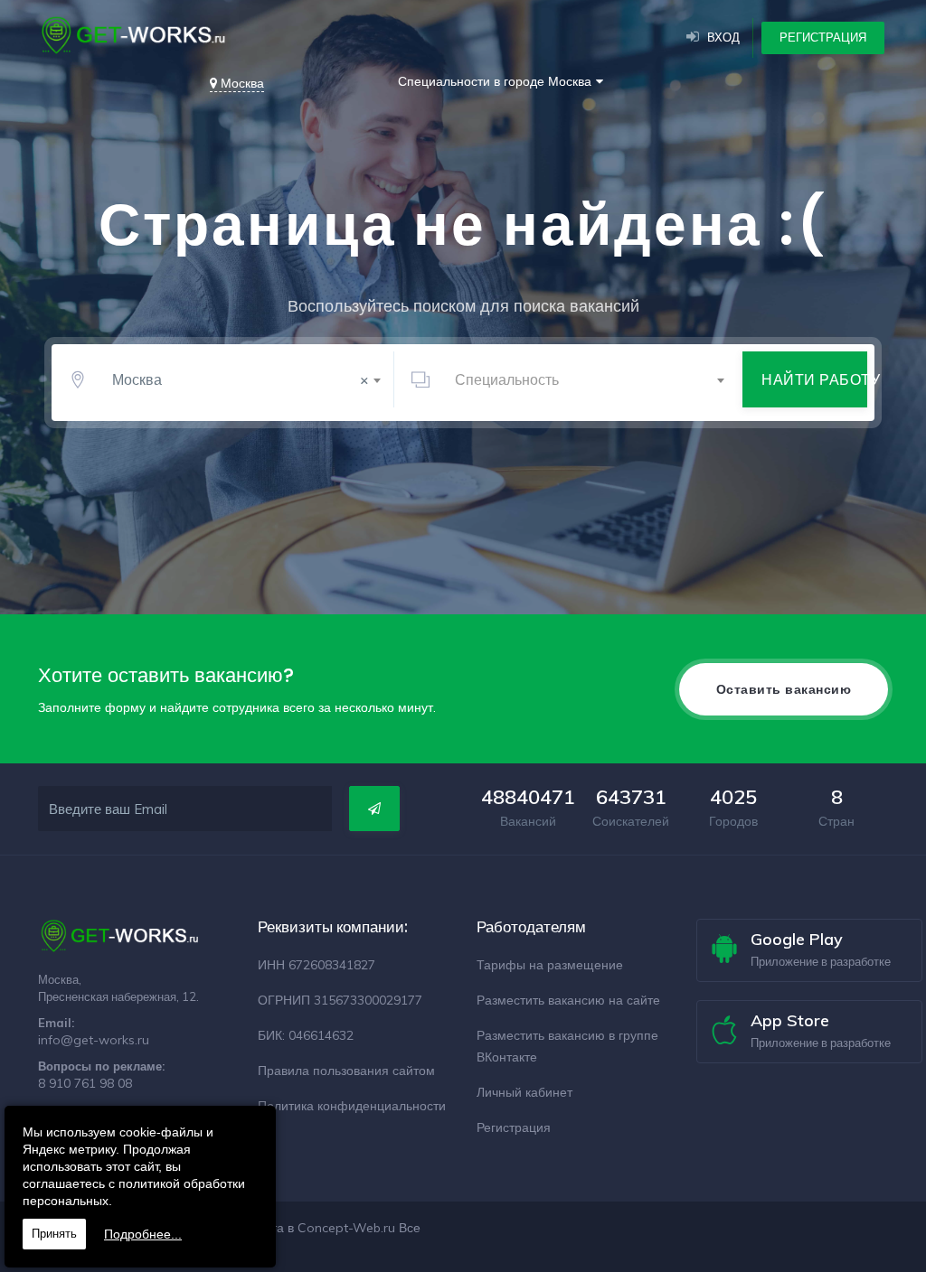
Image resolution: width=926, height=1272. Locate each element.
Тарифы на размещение (550, 965)
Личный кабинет (524, 1092)
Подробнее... (143, 1234)
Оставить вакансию (784, 689)
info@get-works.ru (93, 1040)
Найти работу (814, 379)
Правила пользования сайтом (346, 1070)
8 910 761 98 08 (85, 1083)
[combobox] (243, 379)
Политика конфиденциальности (352, 1106)
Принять (54, 1233)
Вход (723, 37)
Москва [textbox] (240, 379)
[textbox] (586, 379)
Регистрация (823, 37)
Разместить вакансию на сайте (568, 1000)
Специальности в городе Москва (494, 81)
